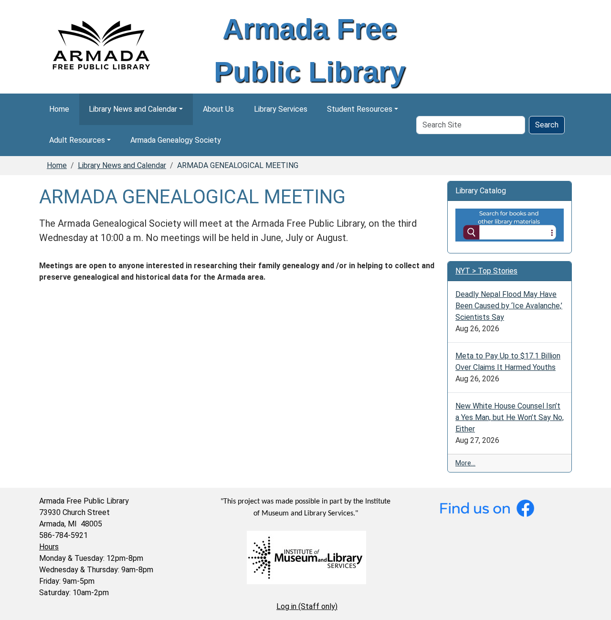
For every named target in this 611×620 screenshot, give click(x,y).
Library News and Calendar (133, 109)
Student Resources (359, 109)
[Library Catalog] (509, 224)
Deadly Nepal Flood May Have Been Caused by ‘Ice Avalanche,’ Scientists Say (508, 306)
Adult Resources (77, 140)
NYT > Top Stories (486, 270)
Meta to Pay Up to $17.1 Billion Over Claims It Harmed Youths (507, 361)
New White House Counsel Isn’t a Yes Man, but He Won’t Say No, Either (509, 417)
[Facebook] (487, 507)
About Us (218, 109)
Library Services (280, 109)
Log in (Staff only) (306, 606)
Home (59, 109)
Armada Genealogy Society (175, 140)
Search (546, 124)
